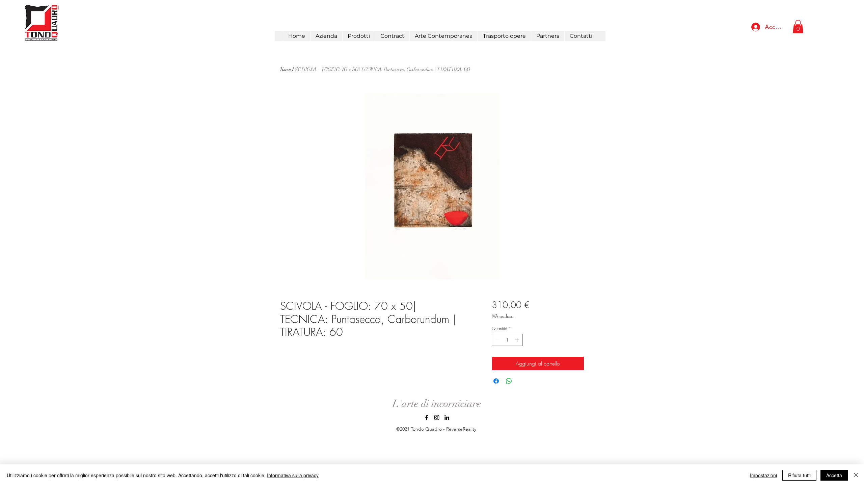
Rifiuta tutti (799, 475)
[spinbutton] (507, 340)
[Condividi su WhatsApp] (509, 381)
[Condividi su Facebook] (496, 381)
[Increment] (518, 340)
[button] (358, 36)
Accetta (834, 475)
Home (285, 69)
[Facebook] (426, 417)
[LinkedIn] (446, 417)
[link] (798, 26)
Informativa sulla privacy (293, 475)
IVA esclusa (503, 316)
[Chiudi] (856, 475)
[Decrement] (497, 340)
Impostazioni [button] (763, 475)
